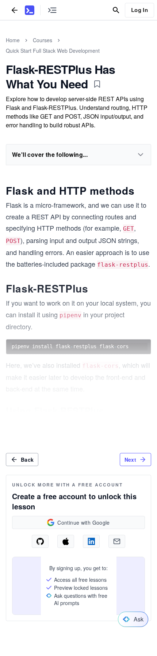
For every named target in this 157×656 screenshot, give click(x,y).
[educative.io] (29, 10)
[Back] (14, 10)
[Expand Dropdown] (140, 154)
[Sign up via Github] (40, 541)
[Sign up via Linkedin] (91, 541)
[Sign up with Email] (116, 541)
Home (13, 40)
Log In (139, 10)
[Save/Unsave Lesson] (97, 84)
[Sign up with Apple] (65, 541)
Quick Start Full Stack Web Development (53, 50)
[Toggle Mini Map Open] (52, 10)
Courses (42, 40)
